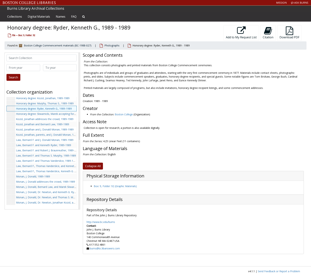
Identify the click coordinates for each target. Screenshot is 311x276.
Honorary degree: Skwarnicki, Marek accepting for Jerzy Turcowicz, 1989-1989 (61, 114)
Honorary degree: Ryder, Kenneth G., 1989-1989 (44, 108)
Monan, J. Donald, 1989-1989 (33, 176)
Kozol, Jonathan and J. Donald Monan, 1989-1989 (45, 129)
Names (60, 17)
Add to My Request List (241, 37)
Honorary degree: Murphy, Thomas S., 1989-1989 (45, 103)
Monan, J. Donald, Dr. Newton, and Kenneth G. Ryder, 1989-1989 (54, 192)
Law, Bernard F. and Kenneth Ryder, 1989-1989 (43, 145)
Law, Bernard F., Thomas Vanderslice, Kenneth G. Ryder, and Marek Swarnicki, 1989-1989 (68, 171)
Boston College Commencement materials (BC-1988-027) (57, 45)
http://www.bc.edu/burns (101, 222)
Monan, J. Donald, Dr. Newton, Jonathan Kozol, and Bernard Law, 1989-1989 (61, 202)
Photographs (112, 45)
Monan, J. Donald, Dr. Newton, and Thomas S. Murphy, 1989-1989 (54, 197)
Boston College (124, 114)
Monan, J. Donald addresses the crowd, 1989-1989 (45, 181)
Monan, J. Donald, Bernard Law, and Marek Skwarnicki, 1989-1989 (54, 187)
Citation (268, 37)
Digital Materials (39, 17)
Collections (14, 17)
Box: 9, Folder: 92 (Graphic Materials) (115, 186)
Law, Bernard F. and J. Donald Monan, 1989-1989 (44, 140)
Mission (281, 2)
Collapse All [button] (93, 166)
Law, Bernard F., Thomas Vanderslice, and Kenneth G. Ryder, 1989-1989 (58, 166)
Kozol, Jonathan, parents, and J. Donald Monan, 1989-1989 (50, 134)
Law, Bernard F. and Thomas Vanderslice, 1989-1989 (47, 160)
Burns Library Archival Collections (35, 8)
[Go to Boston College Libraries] (29, 2)
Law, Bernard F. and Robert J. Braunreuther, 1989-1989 (48, 150)
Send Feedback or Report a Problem (279, 271)
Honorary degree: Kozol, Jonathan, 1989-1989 (42, 98)
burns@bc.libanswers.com (105, 248)
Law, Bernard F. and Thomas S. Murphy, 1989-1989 (46, 155)
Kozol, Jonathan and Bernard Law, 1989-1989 (42, 124)
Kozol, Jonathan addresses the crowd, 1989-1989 (44, 119)
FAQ (73, 17)
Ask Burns (301, 2)
